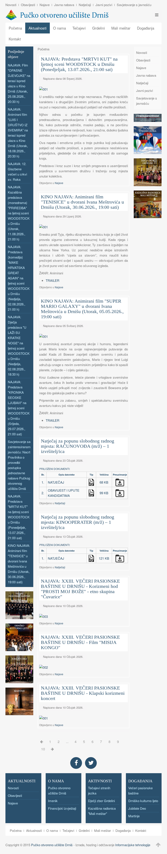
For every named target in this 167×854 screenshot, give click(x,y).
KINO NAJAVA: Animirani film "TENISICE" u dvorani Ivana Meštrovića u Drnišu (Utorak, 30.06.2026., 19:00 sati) (82, 202)
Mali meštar (120, 28)
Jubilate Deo (137, 808)
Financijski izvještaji (62, 808)
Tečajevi (79, 28)
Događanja (145, 28)
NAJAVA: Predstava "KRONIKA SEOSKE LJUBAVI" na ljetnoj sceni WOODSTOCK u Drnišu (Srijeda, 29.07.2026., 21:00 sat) (19, 408)
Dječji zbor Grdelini (101, 800)
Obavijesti (28, 4)
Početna (15, 28)
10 (43, 748)
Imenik (53, 800)
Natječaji (85, 4)
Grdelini (98, 28)
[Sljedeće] (52, 749)
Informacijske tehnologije (132, 844)
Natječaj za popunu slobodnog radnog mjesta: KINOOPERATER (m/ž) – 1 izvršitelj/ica (77, 522)
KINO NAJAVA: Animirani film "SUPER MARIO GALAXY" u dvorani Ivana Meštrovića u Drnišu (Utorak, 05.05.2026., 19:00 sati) (82, 308)
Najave (45, 4)
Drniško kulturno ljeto (143, 800)
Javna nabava (64, 4)
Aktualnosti (37, 28)
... (67, 741)
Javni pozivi (103, 4)
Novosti (10, 4)
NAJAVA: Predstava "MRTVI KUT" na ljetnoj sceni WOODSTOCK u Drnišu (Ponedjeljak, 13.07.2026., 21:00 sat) (79, 64)
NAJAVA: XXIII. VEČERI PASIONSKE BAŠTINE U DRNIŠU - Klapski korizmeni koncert (83, 693)
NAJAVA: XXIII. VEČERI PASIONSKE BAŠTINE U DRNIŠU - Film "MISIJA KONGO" (80, 642)
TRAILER (52, 280)
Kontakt (15, 38)
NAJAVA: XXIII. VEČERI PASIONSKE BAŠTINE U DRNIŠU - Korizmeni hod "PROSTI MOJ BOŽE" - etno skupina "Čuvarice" (80, 588)
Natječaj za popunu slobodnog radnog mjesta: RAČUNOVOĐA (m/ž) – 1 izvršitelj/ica (77, 446)
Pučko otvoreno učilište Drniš (52, 844)
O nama (59, 28)
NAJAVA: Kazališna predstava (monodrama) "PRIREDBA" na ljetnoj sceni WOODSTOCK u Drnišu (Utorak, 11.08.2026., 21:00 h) (19, 213)
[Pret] (41, 741)
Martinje (134, 816)
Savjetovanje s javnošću (134, 4)
